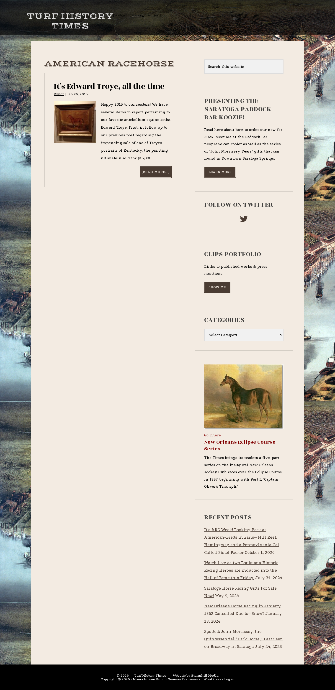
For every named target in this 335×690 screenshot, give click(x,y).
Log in (229, 679)
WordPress (212, 679)
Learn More (220, 172)
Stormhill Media (205, 675)
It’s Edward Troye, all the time (109, 86)
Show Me (217, 287)
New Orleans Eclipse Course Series (240, 445)
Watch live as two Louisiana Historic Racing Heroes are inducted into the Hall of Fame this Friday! (241, 570)
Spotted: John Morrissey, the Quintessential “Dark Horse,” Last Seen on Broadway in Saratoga (243, 639)
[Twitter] (244, 220)
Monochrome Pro (147, 679)
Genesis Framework (184, 679)
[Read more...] (156, 173)
